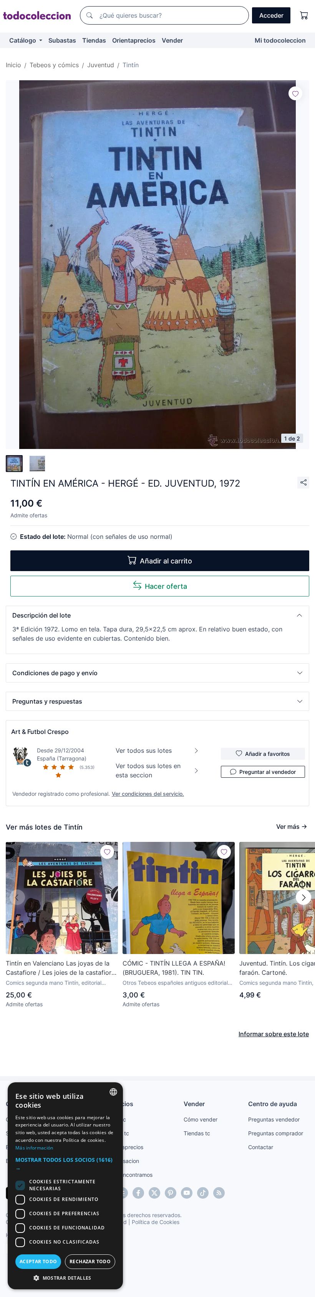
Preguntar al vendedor (267, 772)
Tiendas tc (197, 1133)
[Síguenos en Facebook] (138, 1193)
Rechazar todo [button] (90, 1261)
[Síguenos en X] (154, 1193)
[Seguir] (295, 93)
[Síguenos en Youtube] (186, 1193)
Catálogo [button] (23, 40)
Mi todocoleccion (280, 40)
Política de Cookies (155, 1222)
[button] (157, 615)
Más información (34, 1148)
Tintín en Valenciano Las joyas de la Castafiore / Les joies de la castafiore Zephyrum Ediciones (60, 968)
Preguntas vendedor (274, 1119)
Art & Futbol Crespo (40, 731)
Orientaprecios (134, 40)
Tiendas (94, 40)
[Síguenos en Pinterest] (170, 1193)
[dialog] (65, 1185)
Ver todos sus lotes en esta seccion (148, 770)
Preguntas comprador (275, 1133)
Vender (172, 40)
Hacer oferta (166, 586)
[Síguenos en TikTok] (203, 1193)
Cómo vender (200, 1119)
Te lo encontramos (129, 1174)
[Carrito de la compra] (304, 15)
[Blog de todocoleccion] (219, 1193)
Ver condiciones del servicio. (148, 793)
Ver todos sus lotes (144, 750)
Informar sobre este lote (274, 1034)
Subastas (62, 40)
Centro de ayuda (272, 1104)
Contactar (260, 1147)
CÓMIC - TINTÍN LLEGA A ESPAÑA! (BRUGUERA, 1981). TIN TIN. (174, 967)
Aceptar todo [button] (38, 1261)
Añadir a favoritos (267, 753)
